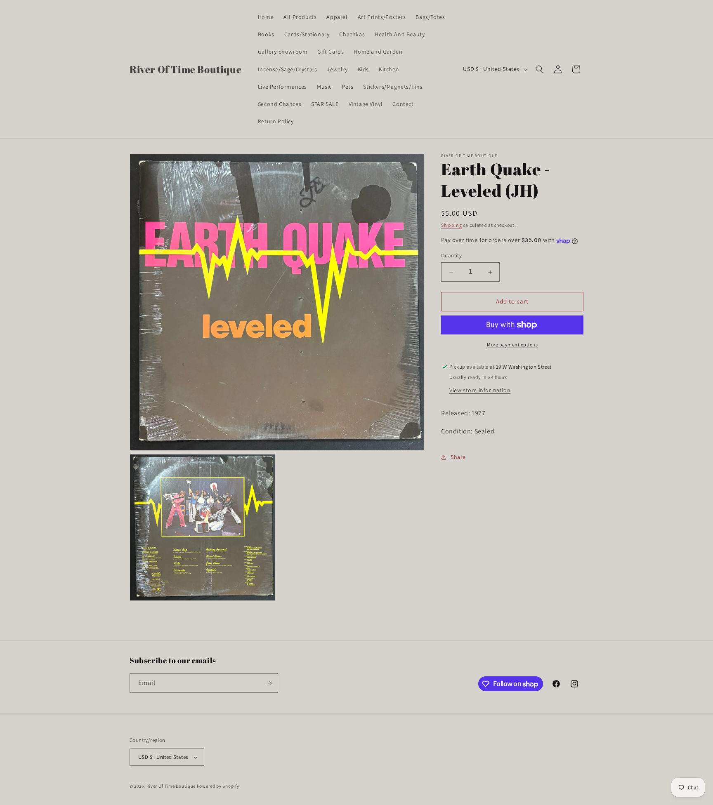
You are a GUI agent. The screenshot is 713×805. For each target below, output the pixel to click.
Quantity (451, 255)
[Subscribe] (269, 683)
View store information (479, 390)
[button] (540, 69)
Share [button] (458, 457)
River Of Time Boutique (171, 786)
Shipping (451, 225)
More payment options (512, 344)
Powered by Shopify (218, 786)
